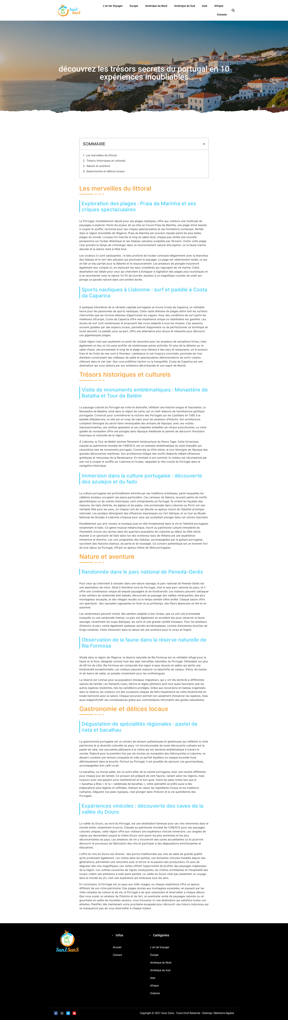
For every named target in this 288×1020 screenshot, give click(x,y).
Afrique (218, 5)
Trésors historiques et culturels (105, 160)
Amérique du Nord (156, 5)
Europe (134, 5)
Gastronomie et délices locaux (105, 171)
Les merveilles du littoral (101, 155)
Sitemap (207, 1013)
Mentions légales (224, 1013)
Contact (117, 955)
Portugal (144, 62)
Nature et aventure (98, 166)
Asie (204, 5)
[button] (233, 10)
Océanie (222, 14)
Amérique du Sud (184, 5)
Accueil (117, 947)
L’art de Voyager (113, 5)
